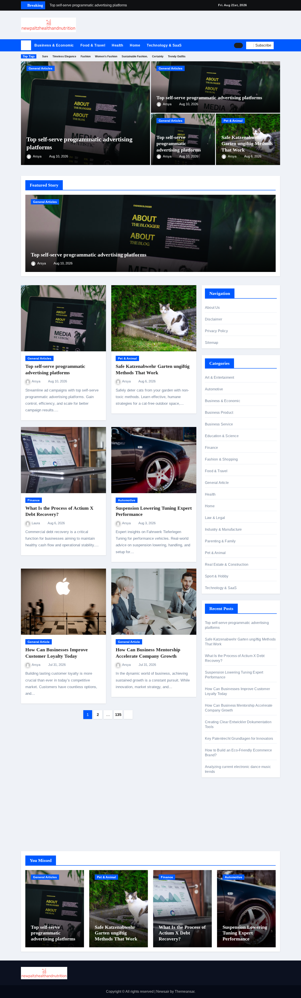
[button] (278, 45)
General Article (39, 642)
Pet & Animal (233, 120)
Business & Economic (54, 45)
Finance (34, 500)
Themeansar (184, 991)
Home (135, 45)
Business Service (219, 424)
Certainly (158, 56)
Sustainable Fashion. (135, 56)
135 (118, 714)
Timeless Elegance (64, 56)
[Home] (26, 45)
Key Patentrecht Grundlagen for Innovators (239, 738)
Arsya (37, 156)
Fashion (86, 56)
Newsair (162, 991)
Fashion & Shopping (221, 459)
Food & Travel (92, 45)
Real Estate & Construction (226, 564)
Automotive (126, 500)
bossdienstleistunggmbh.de (226, 831)
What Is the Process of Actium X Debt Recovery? (182, 933)
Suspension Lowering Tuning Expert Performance (245, 933)
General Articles (40, 68)
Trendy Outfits (177, 56)
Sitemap (211, 343)
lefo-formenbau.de (219, 825)
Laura (36, 523)
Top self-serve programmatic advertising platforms (209, 97)
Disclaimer (213, 319)
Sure (45, 56)
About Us (212, 307)
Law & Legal (215, 518)
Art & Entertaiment (219, 377)
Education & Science (222, 436)
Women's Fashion (106, 56)
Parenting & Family (220, 541)
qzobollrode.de (216, 808)
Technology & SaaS (164, 45)
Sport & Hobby (217, 576)
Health (117, 45)
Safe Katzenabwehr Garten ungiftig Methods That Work (247, 144)
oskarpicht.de (215, 801)
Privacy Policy (216, 331)
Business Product (219, 412)
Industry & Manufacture (223, 529)
